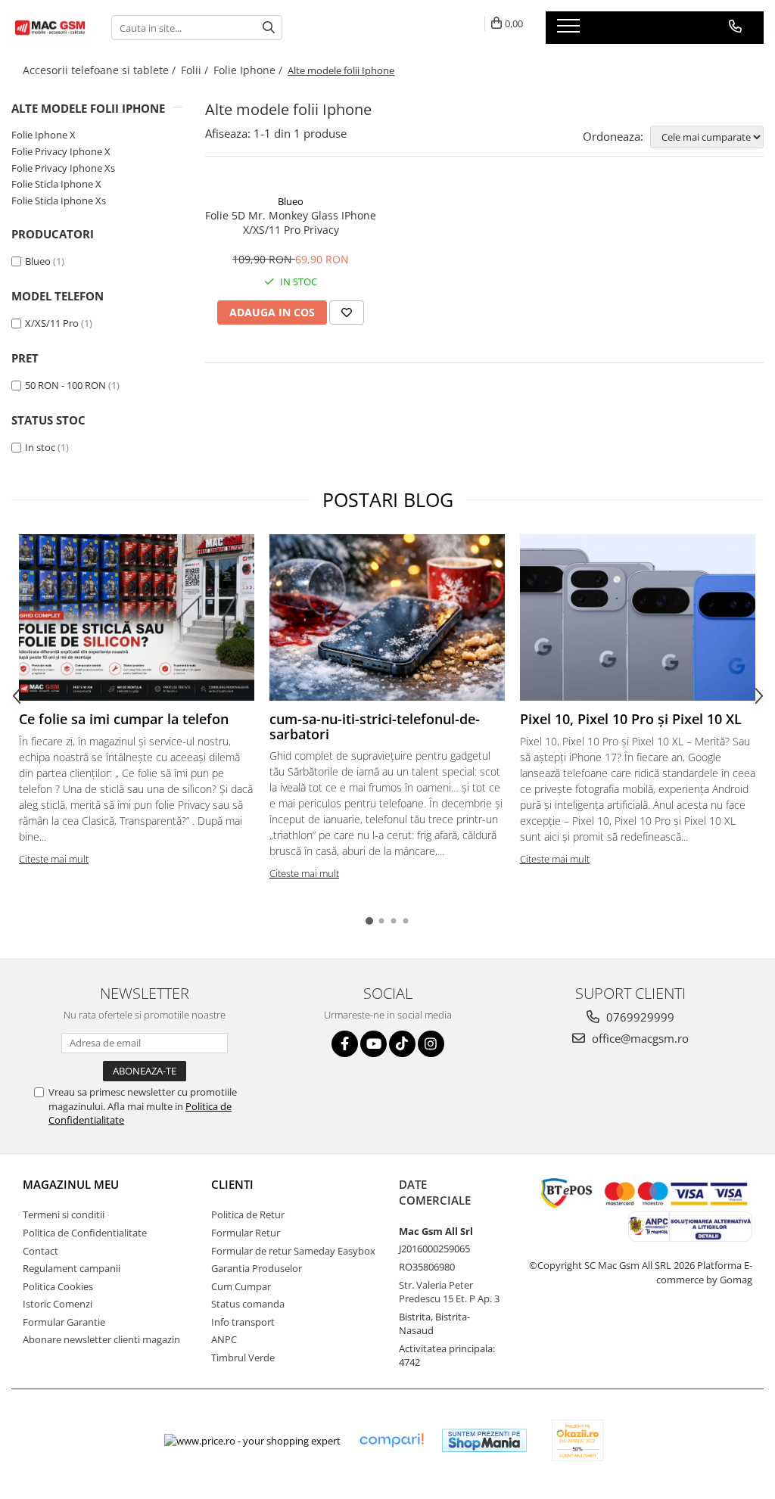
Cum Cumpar (241, 1286)
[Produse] (570, 30)
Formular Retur (245, 1232)
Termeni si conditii (63, 1214)
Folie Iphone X (43, 135)
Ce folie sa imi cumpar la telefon (124, 719)
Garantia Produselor (256, 1268)
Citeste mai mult (54, 859)
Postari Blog (387, 499)
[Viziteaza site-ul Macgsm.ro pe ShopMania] (484, 1440)
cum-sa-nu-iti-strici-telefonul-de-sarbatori (374, 726)
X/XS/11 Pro (52, 323)
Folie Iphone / (249, 70)
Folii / (196, 70)
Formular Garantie (64, 1322)
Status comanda (248, 1304)
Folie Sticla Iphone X (56, 184)
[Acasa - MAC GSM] (50, 27)
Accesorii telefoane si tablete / (101, 70)
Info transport (243, 1322)
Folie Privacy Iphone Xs (63, 168)
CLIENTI (232, 1184)
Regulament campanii (71, 1268)
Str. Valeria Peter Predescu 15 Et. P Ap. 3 (449, 1292)
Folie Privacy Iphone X (60, 151)
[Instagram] (431, 1044)
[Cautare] (268, 27)
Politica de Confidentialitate (85, 1232)
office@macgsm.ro (639, 1038)
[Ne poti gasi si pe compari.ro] (391, 1440)
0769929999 (638, 1017)
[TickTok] (402, 1044)
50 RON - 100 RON (65, 385)
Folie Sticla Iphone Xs (58, 200)
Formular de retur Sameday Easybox (293, 1251)
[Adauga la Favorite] (346, 312)
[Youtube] (373, 1044)
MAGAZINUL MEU (71, 1184)
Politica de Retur (248, 1214)
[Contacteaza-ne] (735, 26)
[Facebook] (344, 1044)
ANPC (224, 1339)
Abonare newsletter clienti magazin (101, 1339)
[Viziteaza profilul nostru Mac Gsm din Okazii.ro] (577, 1440)
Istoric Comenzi (57, 1304)
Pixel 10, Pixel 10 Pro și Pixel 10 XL (631, 719)
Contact (40, 1251)
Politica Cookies (58, 1286)
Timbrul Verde (243, 1357)
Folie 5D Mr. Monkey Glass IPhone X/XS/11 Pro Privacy (290, 222)
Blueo (38, 261)
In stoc (40, 447)
